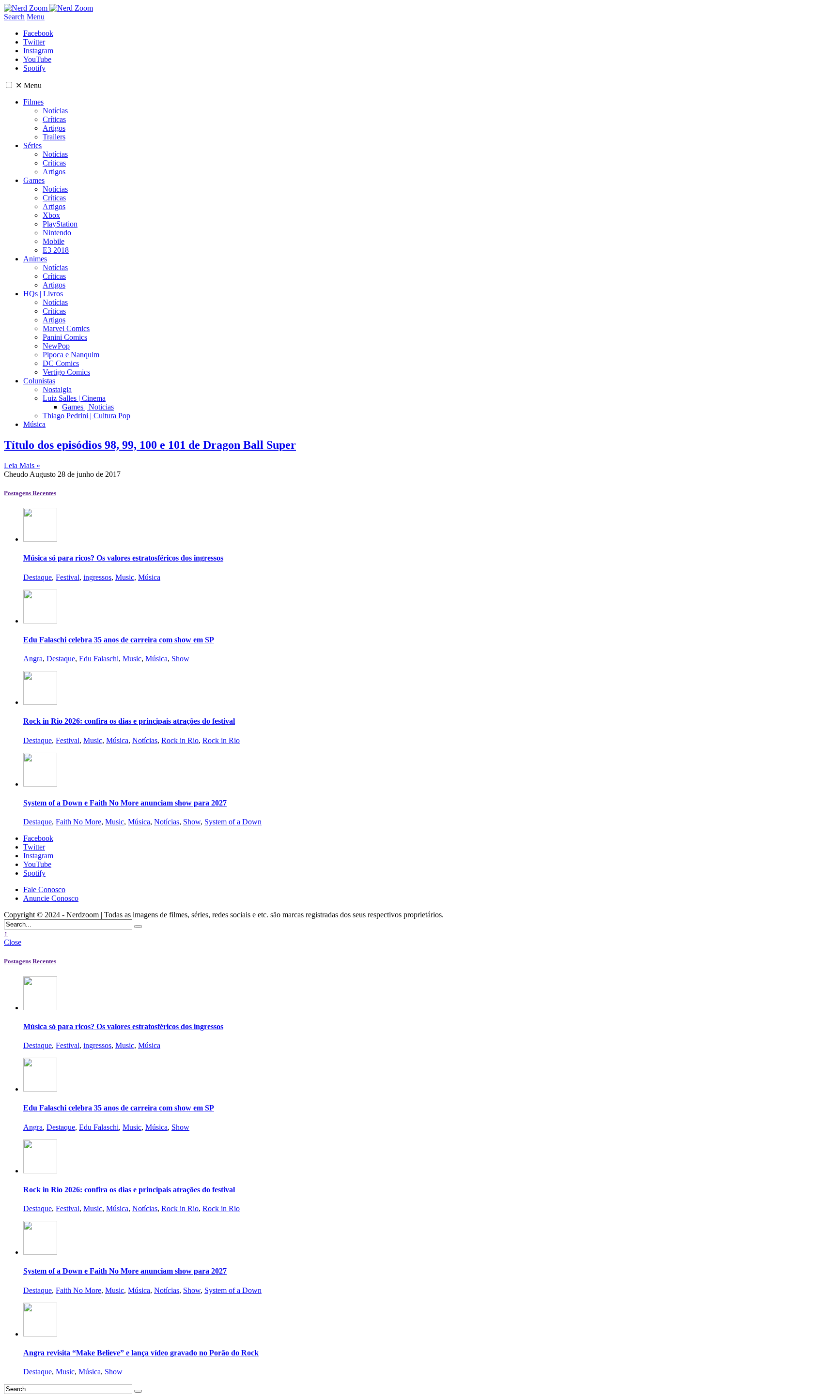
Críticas (54, 119)
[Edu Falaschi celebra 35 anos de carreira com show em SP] (40, 621)
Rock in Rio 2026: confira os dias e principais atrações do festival (129, 721)
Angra (33, 658)
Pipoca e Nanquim (71, 354)
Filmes (33, 102)
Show (180, 658)
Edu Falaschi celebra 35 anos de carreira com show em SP (118, 640)
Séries (32, 145)
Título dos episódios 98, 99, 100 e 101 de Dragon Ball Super (150, 445)
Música (34, 424)
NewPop (56, 346)
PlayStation (60, 224)
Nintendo (57, 232)
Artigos (54, 128)
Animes (35, 259)
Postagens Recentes (30, 493)
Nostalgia (57, 389)
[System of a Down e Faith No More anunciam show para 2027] (40, 784)
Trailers (54, 137)
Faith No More (78, 822)
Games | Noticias (88, 407)
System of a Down (233, 822)
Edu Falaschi (99, 658)
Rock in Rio (180, 740)
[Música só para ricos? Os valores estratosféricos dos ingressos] (40, 539)
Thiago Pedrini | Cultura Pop (86, 415)
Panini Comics (65, 337)
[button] (9, 85)
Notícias (55, 110)
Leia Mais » (22, 465)
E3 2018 (56, 250)
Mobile (53, 241)
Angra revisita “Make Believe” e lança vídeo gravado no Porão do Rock (141, 1353)
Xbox (51, 215)
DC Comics (61, 363)
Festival (67, 577)
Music (124, 577)
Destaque (37, 577)
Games (34, 180)
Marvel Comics (66, 328)
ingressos (97, 577)
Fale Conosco (44, 889)
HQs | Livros (43, 293)
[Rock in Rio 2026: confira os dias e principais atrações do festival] (40, 702)
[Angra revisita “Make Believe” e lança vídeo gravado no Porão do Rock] (40, 1334)
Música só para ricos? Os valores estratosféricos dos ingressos (123, 558)
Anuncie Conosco (50, 898)
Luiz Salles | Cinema (74, 398)
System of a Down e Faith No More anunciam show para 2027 (125, 803)
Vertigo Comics (66, 372)
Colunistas (39, 381)
